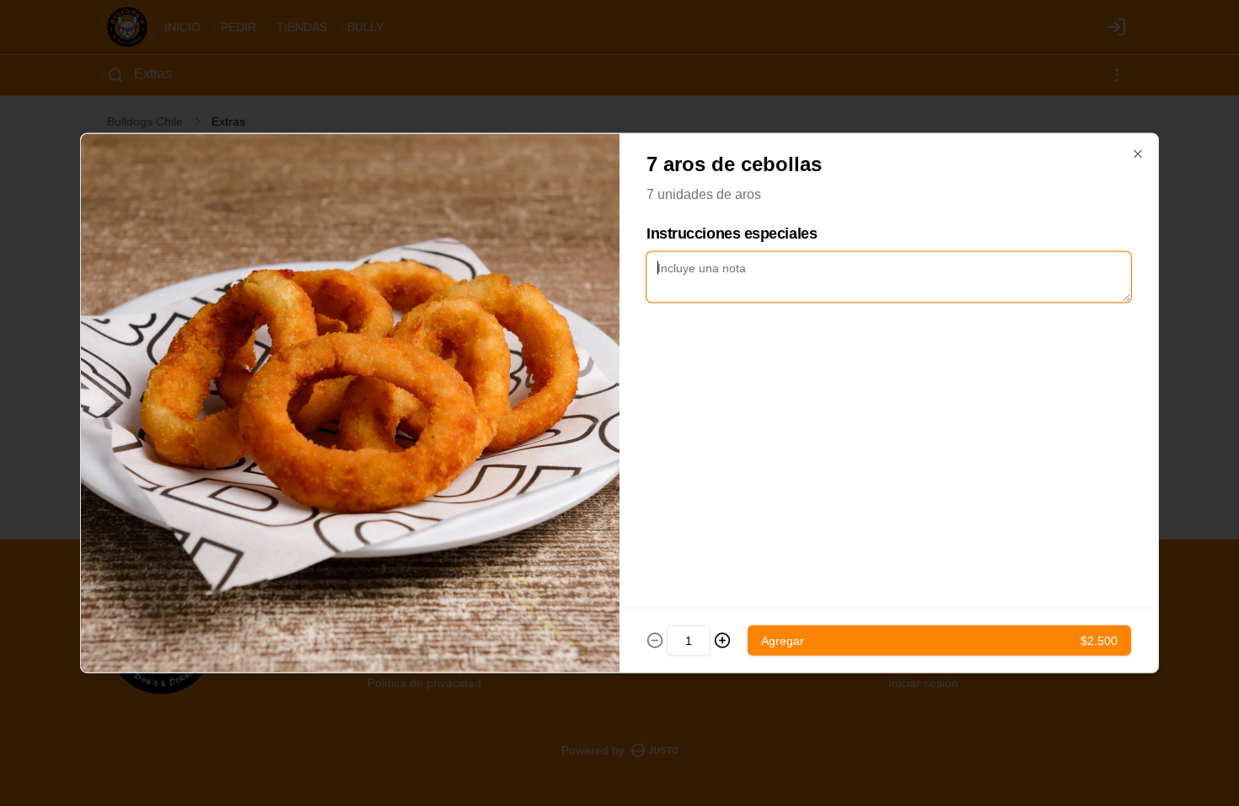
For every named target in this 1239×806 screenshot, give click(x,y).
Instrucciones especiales (731, 233)
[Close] (1138, 154)
